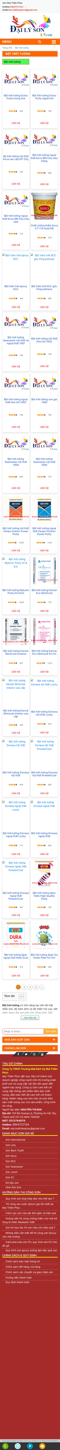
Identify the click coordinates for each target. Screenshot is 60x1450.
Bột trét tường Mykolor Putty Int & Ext (15, 592)
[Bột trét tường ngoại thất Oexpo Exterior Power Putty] (44, 509)
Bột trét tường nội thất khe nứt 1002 (44, 340)
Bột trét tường (12, 61)
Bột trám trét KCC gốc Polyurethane (44, 288)
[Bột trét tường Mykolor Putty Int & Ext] (15, 570)
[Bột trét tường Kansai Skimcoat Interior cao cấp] (15, 692)
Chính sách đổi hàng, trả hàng (23, 1266)
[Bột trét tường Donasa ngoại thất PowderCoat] (15, 874)
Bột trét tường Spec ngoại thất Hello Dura (15, 956)
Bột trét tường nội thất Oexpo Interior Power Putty (16, 531)
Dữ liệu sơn (12, 1182)
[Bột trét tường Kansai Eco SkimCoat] (44, 570)
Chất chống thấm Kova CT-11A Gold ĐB (44, 227)
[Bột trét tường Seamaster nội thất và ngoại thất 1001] (15, 322)
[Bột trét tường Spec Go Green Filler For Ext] (44, 935)
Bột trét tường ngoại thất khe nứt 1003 (16, 401)
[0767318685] (5, 1446)
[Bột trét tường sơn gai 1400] (44, 383)
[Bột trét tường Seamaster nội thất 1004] (15, 443)
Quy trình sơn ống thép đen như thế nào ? (30, 1198)
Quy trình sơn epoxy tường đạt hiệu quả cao (31, 1250)
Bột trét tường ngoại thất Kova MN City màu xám (15, 218)
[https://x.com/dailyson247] (26, 1054)
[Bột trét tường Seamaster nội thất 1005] (44, 443)
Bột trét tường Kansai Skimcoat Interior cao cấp (15, 713)
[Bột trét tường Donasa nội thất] (15, 753)
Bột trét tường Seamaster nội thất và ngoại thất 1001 (16, 340)
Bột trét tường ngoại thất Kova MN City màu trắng (44, 158)
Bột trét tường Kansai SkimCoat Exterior (15, 652)
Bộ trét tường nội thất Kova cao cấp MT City (15, 158)
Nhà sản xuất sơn (17, 1039)
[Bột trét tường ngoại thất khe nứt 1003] (15, 383)
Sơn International (15, 1139)
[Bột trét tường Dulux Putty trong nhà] (15, 79)
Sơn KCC (11, 1161)
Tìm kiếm (51, 1031)
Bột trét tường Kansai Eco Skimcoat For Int (44, 652)
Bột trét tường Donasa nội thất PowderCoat (44, 774)
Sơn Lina (11, 1145)
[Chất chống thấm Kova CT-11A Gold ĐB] (44, 206)
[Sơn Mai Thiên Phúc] (30, 25)
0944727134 (16, 7)
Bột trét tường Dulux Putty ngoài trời (44, 97)
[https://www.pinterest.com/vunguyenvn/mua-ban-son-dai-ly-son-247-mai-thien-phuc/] (34, 1054)
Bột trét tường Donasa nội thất (16, 774)
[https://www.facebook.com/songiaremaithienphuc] (18, 1054)
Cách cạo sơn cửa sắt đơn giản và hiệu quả (31, 1213)
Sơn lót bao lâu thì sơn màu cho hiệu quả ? (30, 1227)
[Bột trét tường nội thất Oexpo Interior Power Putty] (15, 509)
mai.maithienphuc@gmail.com (22, 10)
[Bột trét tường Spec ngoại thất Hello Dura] (15, 935)
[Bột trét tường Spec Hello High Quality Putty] (44, 874)
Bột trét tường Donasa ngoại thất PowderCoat (16, 895)
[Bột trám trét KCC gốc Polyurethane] (44, 266)
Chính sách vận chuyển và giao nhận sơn (29, 1272)
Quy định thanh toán (17, 1282)
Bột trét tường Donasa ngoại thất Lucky (16, 835)
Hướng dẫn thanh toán (19, 1277)
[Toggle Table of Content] (19, 996)
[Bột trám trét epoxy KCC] (15, 266)
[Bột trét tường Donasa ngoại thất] (44, 813)
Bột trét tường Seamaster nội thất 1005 (44, 461)
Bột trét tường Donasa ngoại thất (44, 835)
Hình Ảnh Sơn (13, 1187)
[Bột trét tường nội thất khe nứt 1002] (44, 322)
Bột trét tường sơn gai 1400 (44, 401)
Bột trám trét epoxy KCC (15, 288)
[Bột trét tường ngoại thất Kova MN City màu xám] (15, 200)
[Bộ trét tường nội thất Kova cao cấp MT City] (15, 140)
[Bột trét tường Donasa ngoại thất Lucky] (15, 813)
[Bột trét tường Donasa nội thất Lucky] (44, 692)
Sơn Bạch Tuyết (15, 1150)
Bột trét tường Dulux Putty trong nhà (16, 97)
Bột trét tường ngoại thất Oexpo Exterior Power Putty (44, 531)
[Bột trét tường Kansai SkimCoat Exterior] (15, 631)
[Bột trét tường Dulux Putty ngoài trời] (44, 79)
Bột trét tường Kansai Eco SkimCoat (44, 592)
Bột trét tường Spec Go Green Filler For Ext (44, 956)
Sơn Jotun (11, 1172)
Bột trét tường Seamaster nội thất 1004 (16, 461)
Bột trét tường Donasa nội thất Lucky (44, 713)
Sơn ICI (10, 1177)
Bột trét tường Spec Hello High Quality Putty (44, 895)
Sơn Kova (11, 1155)
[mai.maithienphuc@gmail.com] (42, 1446)
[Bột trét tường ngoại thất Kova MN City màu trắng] (44, 139)
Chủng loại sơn (15, 1048)
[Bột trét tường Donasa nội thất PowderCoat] (44, 753)
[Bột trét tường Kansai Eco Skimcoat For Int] (44, 631)
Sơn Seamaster (14, 1166)
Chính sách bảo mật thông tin (23, 1261)
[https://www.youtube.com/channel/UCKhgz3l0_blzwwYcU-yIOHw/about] (42, 1054)
